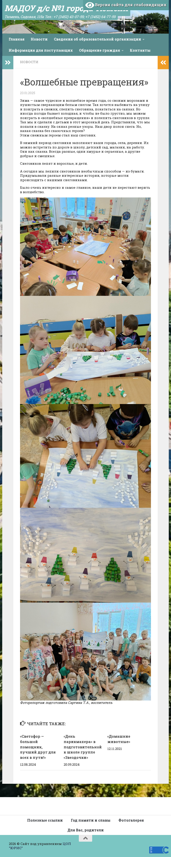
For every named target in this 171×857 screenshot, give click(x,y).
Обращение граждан (99, 50)
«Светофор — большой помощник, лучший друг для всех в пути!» (38, 747)
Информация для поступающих (41, 50)
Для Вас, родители (85, 830)
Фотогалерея (131, 820)
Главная (16, 39)
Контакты (140, 50)
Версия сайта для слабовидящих (130, 4)
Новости (39, 39)
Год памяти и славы (90, 820)
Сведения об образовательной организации (97, 39)
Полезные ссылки (45, 820)
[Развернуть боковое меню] (7, 62)
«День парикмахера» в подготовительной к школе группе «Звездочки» (83, 747)
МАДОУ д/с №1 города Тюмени (66, 8)
